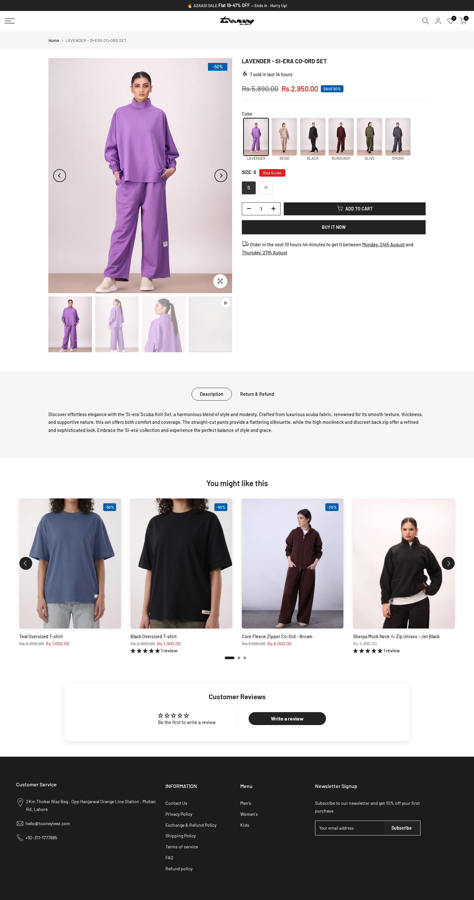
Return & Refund (257, 393)
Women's (249, 814)
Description (211, 393)
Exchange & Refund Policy (190, 825)
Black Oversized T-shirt (154, 636)
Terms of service (181, 846)
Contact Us (176, 803)
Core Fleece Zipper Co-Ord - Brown (277, 636)
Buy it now (334, 227)
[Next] (220, 175)
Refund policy (179, 868)
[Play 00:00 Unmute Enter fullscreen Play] (140, 175)
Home (53, 40)
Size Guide (272, 172)
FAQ (169, 857)
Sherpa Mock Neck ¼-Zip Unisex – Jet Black (396, 636)
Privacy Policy (178, 814)
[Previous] (59, 175)
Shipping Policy (180, 835)
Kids (244, 825)
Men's (245, 803)
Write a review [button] (287, 718)
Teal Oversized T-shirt (41, 636)
